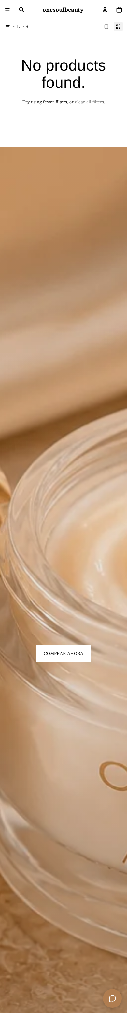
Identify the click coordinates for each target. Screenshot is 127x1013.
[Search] (21, 10)
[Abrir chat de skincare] (112, 998)
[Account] (105, 10)
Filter (20, 26)
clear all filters (89, 102)
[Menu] (7, 9)
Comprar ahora (63, 653)
